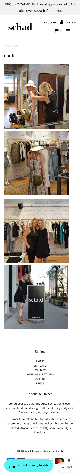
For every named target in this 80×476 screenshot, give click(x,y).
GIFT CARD (40, 365)
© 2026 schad (24, 451)
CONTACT (40, 370)
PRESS (40, 383)
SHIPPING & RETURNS (40, 374)
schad (20, 27)
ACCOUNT (51, 22)
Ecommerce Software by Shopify (47, 451)
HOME (40, 361)
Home (7, 46)
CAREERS (40, 378)
